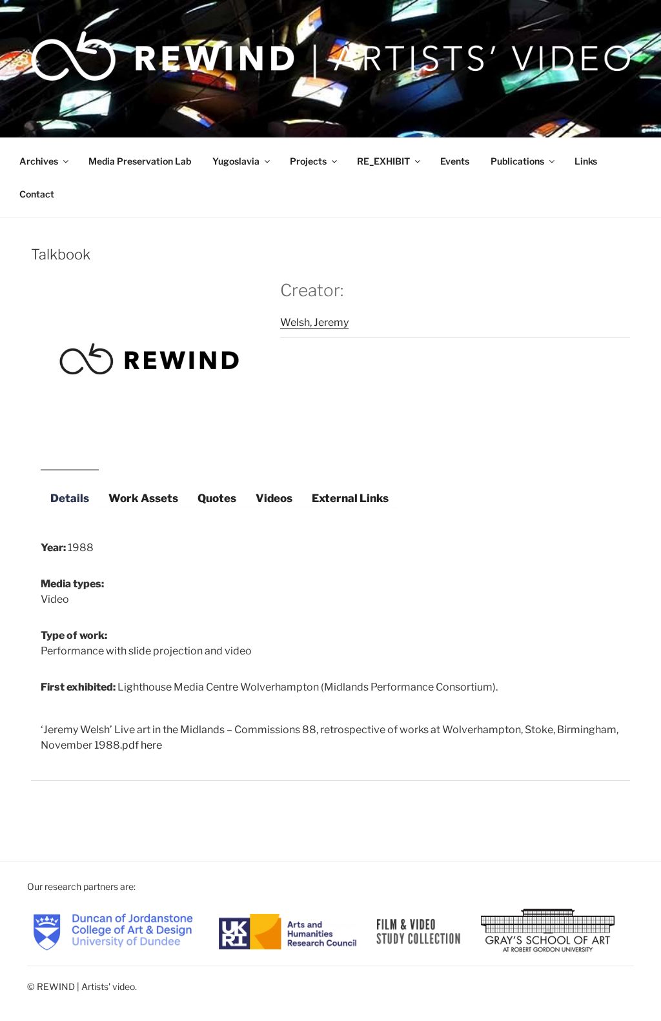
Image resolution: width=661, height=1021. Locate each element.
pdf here (142, 745)
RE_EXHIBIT (383, 161)
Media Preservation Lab (139, 161)
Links (586, 161)
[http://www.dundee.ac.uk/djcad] (113, 930)
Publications (517, 161)
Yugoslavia (235, 161)
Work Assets (143, 498)
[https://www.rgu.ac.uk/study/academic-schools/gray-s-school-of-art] (548, 930)
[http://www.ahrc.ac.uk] (288, 930)
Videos (274, 498)
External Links (350, 498)
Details (69, 498)
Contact (36, 193)
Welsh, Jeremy (314, 322)
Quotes (217, 498)
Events (454, 161)
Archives (38, 161)
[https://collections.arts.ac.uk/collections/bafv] (419, 930)
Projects (308, 161)
